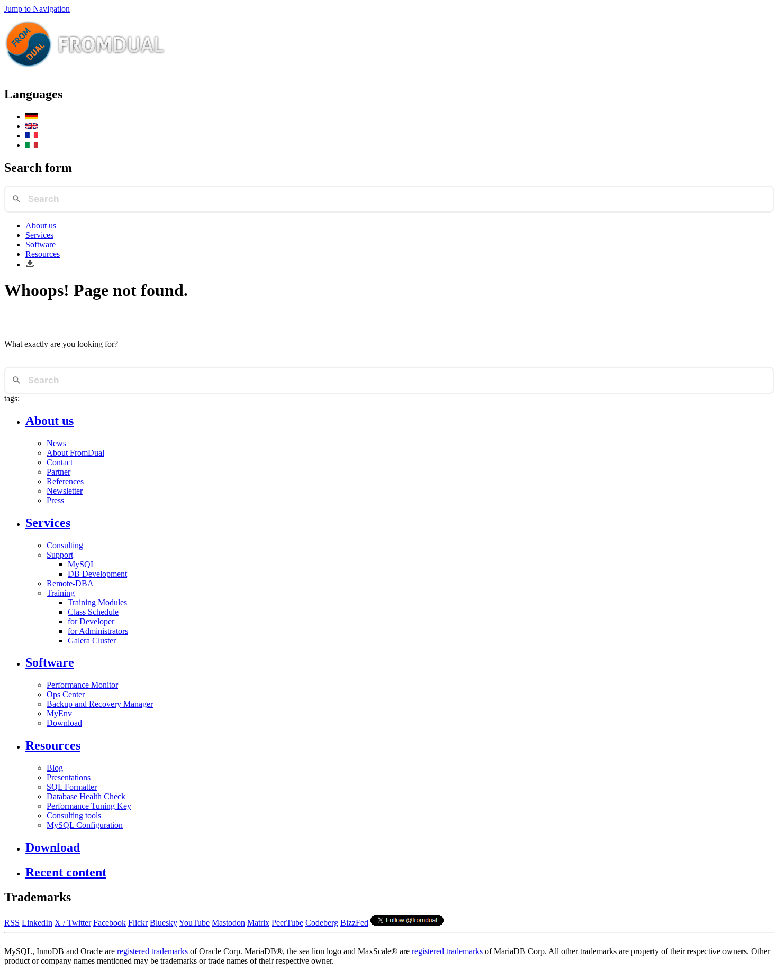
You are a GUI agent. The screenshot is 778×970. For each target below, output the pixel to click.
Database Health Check (86, 796)
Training (61, 592)
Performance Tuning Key (89, 805)
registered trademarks (152, 951)
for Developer (91, 621)
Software (40, 244)
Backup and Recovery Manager (100, 703)
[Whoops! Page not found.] (31, 126)
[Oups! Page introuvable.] (31, 135)
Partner (58, 471)
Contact (60, 462)
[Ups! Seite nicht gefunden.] (31, 116)
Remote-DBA (70, 583)
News (56, 443)
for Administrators (98, 630)
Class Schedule (93, 611)
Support (60, 554)
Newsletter (65, 490)
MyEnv (59, 713)
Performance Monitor (82, 684)
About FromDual (75, 452)
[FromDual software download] (29, 264)
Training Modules (97, 602)
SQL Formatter (72, 786)
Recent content (65, 872)
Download (64, 722)
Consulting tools (74, 815)
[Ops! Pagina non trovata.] (31, 145)
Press (55, 500)
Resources (42, 254)
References (65, 481)
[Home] (85, 71)
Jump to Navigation (37, 8)
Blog (55, 767)
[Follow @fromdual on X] (407, 922)
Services (39, 234)
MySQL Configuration (85, 824)
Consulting (65, 545)
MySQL (82, 564)
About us (40, 225)
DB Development (97, 573)
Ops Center (66, 694)
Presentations (69, 777)
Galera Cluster (92, 640)
